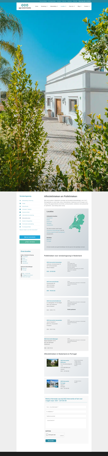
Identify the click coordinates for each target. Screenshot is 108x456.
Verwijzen (59, 1)
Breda (48, 219)
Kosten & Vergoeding (27, 221)
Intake (23, 203)
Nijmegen (49, 223)
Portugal (49, 241)
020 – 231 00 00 (30, 242)
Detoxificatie (25, 206)
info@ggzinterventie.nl (27, 275)
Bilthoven (49, 239)
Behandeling (53, 6)
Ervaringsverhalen (52, 1)
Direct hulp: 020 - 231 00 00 (84, 1)
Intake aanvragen (26, 276)
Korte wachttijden (43, 1)
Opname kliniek (25, 212)
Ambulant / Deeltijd (26, 209)
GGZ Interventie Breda (52, 281)
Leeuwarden (50, 225)
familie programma (51, 232)
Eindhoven (49, 221)
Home (36, 6)
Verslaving (43, 6)
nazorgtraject (61, 232)
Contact (86, 6)
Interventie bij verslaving (28, 215)
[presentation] (54, 434)
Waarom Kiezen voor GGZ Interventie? (28, 229)
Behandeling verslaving (27, 200)
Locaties (63, 6)
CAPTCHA (48, 431)
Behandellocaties (26, 218)
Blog (79, 6)
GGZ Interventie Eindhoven (54, 301)
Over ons (64, 1)
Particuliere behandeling (28, 224)
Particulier (75, 1)
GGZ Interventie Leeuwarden (54, 320)
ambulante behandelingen (53, 230)
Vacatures (70, 1)
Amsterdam (50, 218)
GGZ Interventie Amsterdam (54, 262)
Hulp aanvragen (30, 237)
